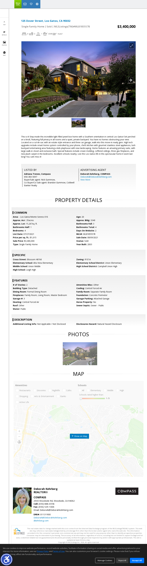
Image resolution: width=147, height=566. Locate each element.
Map (4, 55)
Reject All (122, 560)
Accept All (137, 560)
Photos (4, 45)
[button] (6, 559)
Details (4, 35)
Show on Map (80, 436)
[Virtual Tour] (37, 4)
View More (85, 179)
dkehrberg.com (41, 520)
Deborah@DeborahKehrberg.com (96, 176)
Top (4, 24)
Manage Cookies (105, 560)
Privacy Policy (43, 551)
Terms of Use (59, 551)
